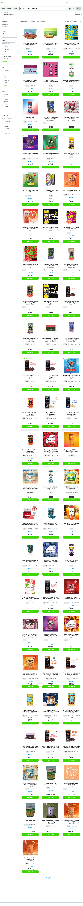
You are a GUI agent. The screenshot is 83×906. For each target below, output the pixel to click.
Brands (15, 8)
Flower (3, 29)
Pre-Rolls (4, 33)
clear (45, 21)
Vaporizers (4, 26)
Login (73, 8)
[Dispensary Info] (2, 14)
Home (3, 8)
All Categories (5, 24)
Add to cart (30, 57)
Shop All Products (50, 878)
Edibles (3, 31)
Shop (8, 8)
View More (4, 61)
